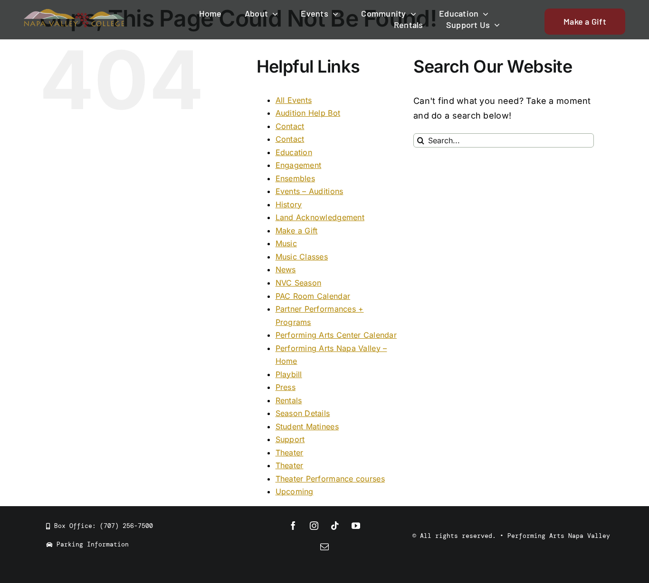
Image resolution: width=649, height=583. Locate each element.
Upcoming (295, 491)
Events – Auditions (310, 191)
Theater (290, 452)
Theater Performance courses (330, 478)
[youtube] (356, 526)
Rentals (289, 400)
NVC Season (299, 282)
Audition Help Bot (308, 113)
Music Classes (302, 256)
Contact (290, 126)
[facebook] (293, 526)
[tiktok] (335, 526)
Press (286, 387)
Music (286, 243)
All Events (294, 100)
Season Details (303, 413)
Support (290, 439)
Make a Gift (297, 230)
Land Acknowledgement (320, 217)
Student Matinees (307, 426)
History (289, 204)
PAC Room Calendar (313, 296)
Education (294, 152)
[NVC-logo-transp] (74, 13)
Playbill (289, 374)
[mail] (324, 546)
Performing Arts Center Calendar (336, 335)
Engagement (299, 165)
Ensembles (295, 178)
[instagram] (314, 526)
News (286, 269)
